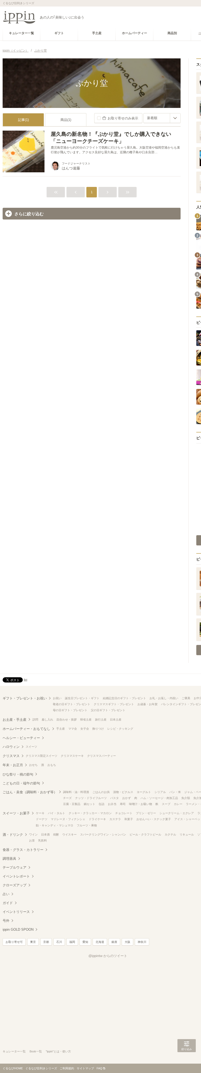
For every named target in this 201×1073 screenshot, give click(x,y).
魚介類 (185, 798)
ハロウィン (11, 747)
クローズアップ (14, 885)
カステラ (115, 819)
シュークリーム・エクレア (176, 813)
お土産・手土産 (14, 720)
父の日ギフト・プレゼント (108, 710)
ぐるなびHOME (13, 1068)
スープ (166, 804)
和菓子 (128, 819)
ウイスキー (69, 834)
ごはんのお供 (101, 792)
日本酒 (45, 834)
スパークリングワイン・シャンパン (103, 834)
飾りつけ (98, 728)
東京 (33, 941)
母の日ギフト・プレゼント (70, 710)
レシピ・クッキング (120, 728)
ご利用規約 (67, 1068)
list (25, 679)
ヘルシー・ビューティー (21, 738)
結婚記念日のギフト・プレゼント (124, 698)
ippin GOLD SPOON (18, 929)
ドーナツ (41, 819)
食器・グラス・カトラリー (23, 850)
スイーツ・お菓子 (16, 813)
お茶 (32, 840)
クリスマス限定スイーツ (41, 755)
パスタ (114, 798)
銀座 (114, 941)
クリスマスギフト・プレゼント (114, 704)
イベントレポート (16, 876)
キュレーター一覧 (14, 1051)
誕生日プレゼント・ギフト (82, 698)
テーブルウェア (14, 867)
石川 (59, 941)
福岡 (72, 941)
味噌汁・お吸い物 (140, 804)
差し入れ (47, 719)
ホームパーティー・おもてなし (26, 729)
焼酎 (56, 834)
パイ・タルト (56, 813)
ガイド (8, 903)
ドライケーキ (97, 819)
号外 (6, 921)
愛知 (85, 941)
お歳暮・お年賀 (147, 704)
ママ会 (72, 728)
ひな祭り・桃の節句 (18, 774)
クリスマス (11, 756)
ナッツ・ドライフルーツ (91, 798)
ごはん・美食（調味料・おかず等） (30, 792)
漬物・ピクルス (123, 792)
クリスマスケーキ (72, 755)
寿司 (123, 804)
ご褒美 (186, 698)
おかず (126, 798)
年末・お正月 (13, 765)
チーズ (67, 798)
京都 (46, 941)
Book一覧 (36, 1051)
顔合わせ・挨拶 (67, 719)
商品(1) (65, 120)
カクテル (170, 834)
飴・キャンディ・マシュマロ (54, 825)
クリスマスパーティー (101, 755)
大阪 (127, 941)
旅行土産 (101, 719)
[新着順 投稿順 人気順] (162, 118)
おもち (51, 764)
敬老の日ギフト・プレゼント (71, 704)
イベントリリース (16, 912)
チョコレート (123, 813)
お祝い (57, 698)
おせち (33, 764)
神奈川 (142, 941)
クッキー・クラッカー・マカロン (90, 813)
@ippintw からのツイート (107, 956)
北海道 (100, 941)
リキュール (187, 834)
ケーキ (40, 813)
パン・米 (175, 792)
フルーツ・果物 (87, 825)
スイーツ (31, 746)
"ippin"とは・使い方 (58, 1051)
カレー (178, 804)
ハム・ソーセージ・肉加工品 (159, 798)
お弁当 (112, 804)
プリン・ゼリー (146, 813)
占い (6, 894)
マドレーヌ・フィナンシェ (68, 819)
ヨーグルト (144, 792)
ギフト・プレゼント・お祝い (25, 698)
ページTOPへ (186, 1061)
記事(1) (23, 120)
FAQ (99, 1068)
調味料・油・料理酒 (76, 792)
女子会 (84, 728)
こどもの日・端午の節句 (21, 783)
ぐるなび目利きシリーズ (41, 1068)
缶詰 (101, 804)
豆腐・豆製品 (71, 804)
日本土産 (115, 719)
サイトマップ (85, 1068)
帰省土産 (86, 719)
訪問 (35, 719)
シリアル (160, 792)
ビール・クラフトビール (145, 834)
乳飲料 (42, 840)
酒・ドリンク (13, 835)
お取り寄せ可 (14, 941)
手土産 (60, 728)
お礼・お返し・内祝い (163, 698)
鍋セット (89, 804)
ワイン (33, 834)
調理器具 (9, 859)
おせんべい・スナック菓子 (153, 819)
